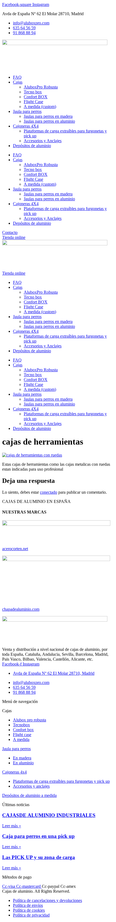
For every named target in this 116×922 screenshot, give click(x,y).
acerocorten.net (15, 548)
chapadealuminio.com (20, 609)
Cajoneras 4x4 (14, 772)
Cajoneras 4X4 (26, 126)
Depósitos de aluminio (32, 145)
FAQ (17, 77)
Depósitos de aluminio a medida (29, 795)
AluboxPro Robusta (41, 87)
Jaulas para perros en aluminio (49, 121)
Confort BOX (35, 96)
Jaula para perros (27, 111)
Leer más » (11, 825)
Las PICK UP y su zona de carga (38, 857)
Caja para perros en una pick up (38, 836)
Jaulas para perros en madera (48, 116)
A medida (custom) (40, 106)
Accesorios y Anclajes (43, 140)
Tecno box (33, 92)
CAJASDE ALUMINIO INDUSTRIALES (48, 815)
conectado (48, 492)
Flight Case (33, 101)
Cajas (17, 82)
